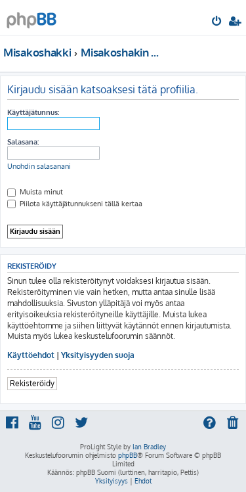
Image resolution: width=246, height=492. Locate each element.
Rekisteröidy (32, 383)
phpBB (127, 455)
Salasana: (23, 141)
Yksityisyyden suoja (97, 355)
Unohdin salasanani (39, 166)
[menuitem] (217, 22)
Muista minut (40, 191)
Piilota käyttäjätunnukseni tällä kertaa (80, 203)
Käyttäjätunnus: (33, 112)
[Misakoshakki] (31, 16)
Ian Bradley (149, 447)
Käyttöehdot (30, 355)
